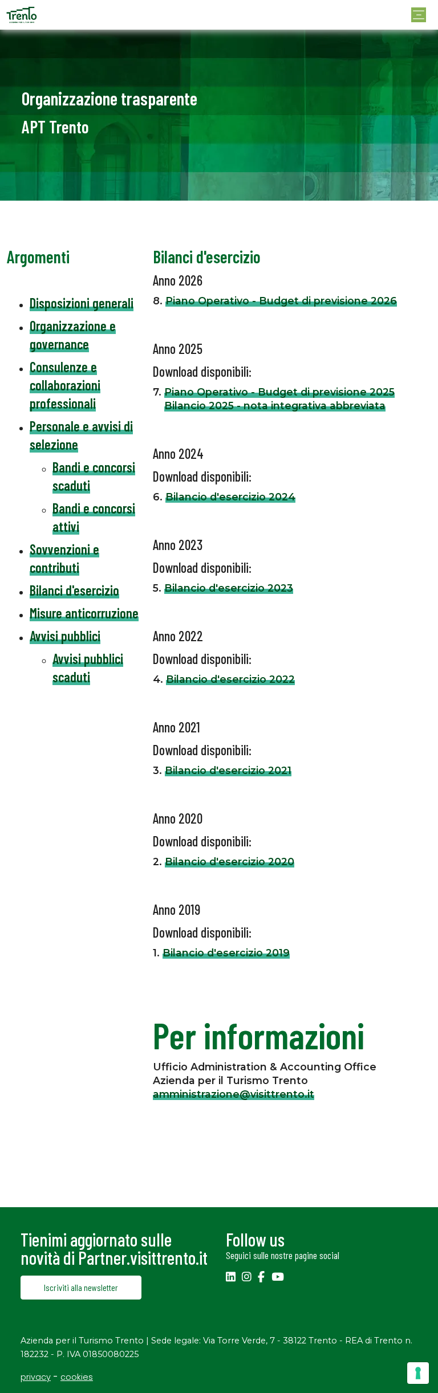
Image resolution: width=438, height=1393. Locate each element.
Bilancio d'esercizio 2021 (228, 770)
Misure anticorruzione (84, 613)
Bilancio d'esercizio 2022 (230, 679)
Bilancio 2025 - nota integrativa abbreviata (275, 406)
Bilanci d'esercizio (74, 590)
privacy (36, 1377)
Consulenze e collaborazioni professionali (65, 385)
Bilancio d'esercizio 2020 (229, 861)
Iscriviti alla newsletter (81, 1287)
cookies (76, 1377)
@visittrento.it (277, 1094)
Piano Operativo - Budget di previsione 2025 (279, 392)
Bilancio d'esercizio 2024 (230, 497)
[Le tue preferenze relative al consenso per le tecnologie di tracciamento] (418, 1373)
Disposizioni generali (81, 303)
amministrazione (196, 1094)
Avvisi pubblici (65, 636)
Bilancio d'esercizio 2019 (226, 953)
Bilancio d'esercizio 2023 (228, 588)
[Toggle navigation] (418, 15)
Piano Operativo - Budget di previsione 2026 (281, 301)
